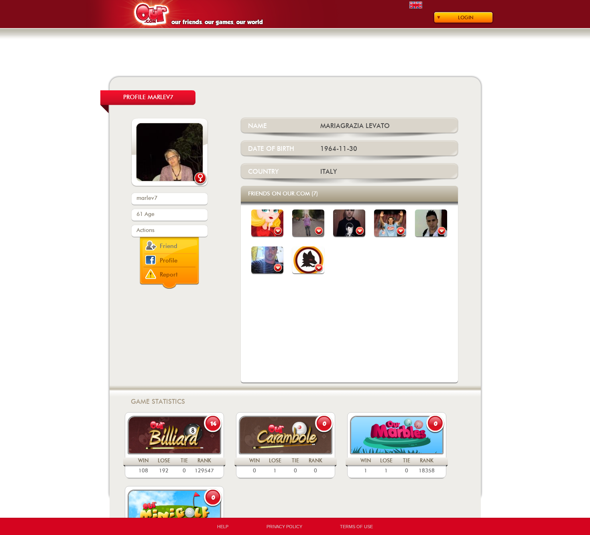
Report (169, 275)
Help (222, 526)
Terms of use (356, 526)
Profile (168, 261)
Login (466, 17)
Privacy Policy (284, 526)
